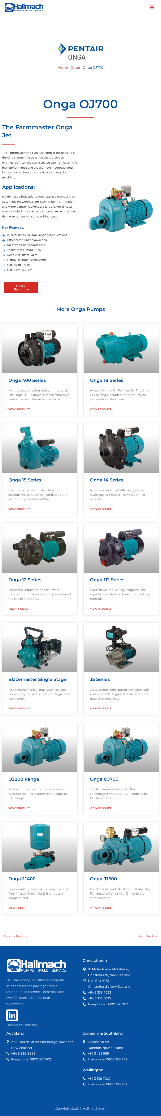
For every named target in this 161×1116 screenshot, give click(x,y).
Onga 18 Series (106, 380)
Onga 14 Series (106, 480)
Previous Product (13, 936)
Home (62, 67)
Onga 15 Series (24, 480)
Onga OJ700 (104, 779)
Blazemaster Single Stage (37, 679)
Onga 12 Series (24, 579)
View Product (19, 409)
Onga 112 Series (107, 579)
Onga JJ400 (22, 878)
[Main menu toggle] (152, 7)
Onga (75, 67)
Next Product (150, 936)
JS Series (100, 679)
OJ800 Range (23, 779)
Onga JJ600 (103, 878)
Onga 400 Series (27, 380)
